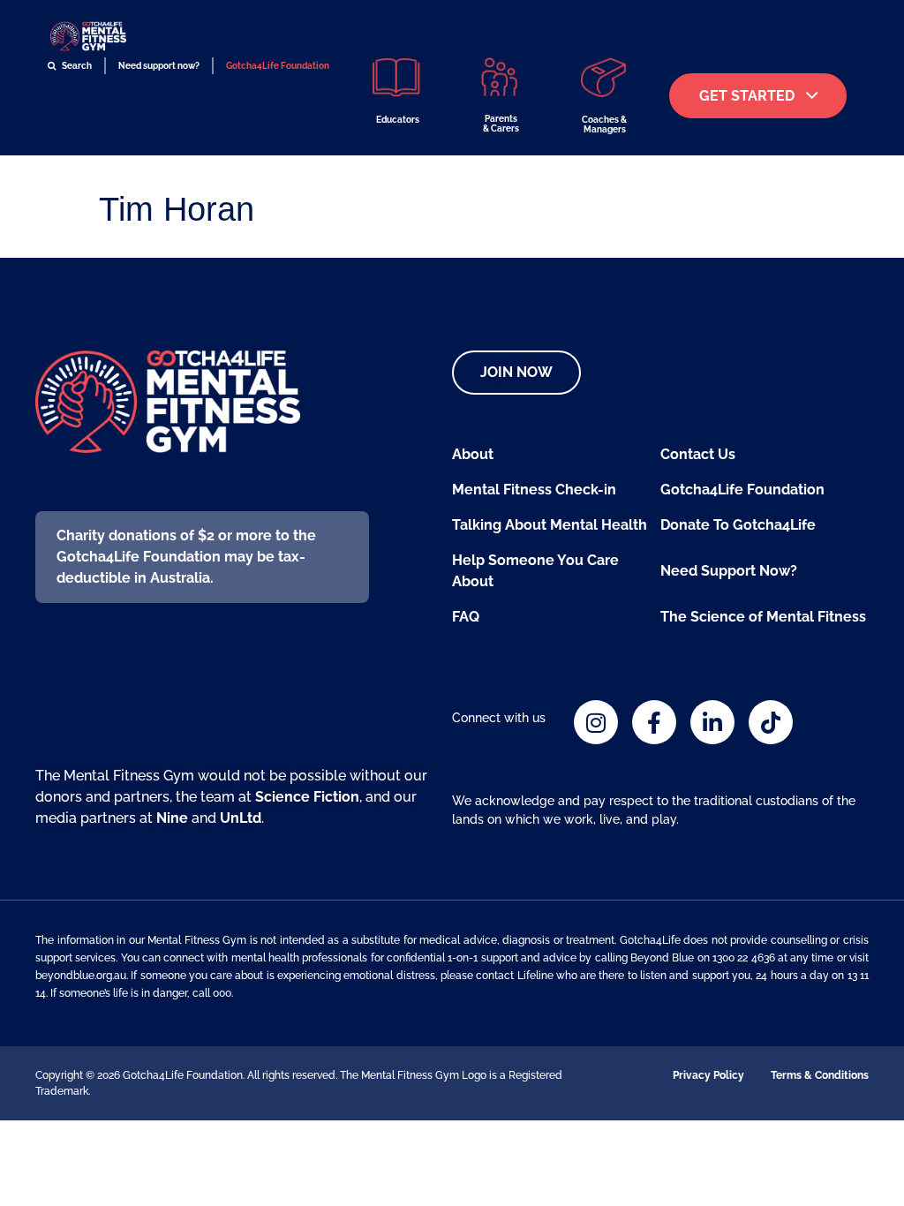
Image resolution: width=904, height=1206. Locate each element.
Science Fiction (307, 796)
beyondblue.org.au (80, 975)
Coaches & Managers (604, 124)
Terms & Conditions (820, 1075)
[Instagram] (596, 722)
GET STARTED (747, 95)
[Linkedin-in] (712, 722)
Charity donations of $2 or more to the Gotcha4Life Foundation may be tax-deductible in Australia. (186, 556)
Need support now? (159, 66)
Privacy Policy (708, 1075)
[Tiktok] (771, 722)
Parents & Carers (501, 123)
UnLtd (240, 818)
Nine (172, 818)
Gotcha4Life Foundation (277, 66)
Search (76, 66)
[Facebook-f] (654, 722)
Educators (397, 119)
